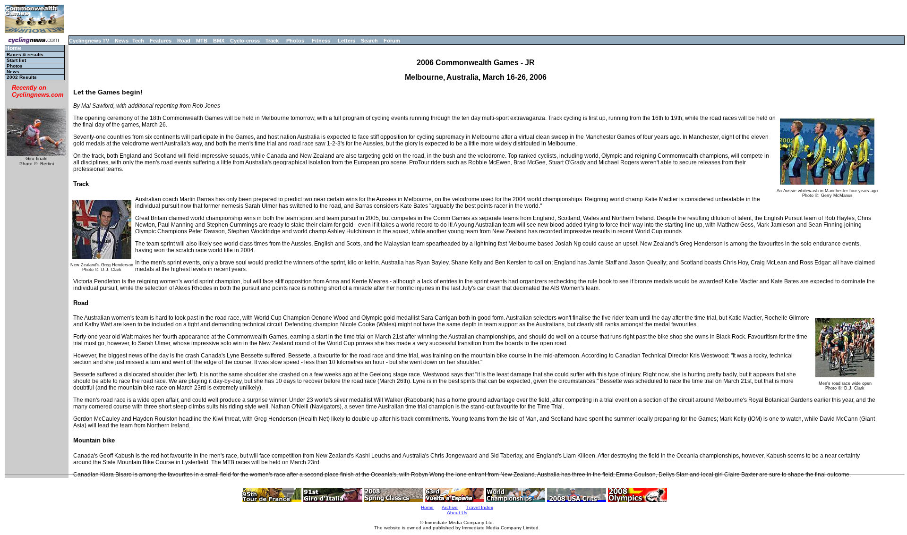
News (121, 40)
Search (369, 40)
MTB (201, 40)
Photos (295, 40)
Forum (392, 40)
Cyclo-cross (245, 40)
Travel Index (479, 507)
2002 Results (22, 77)
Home (13, 48)
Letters (346, 40)
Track (272, 40)
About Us (457, 512)
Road (183, 40)
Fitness (321, 40)
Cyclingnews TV (89, 40)
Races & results (25, 54)
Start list (16, 60)
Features (160, 40)
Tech (138, 40)
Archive (450, 507)
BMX (218, 40)
